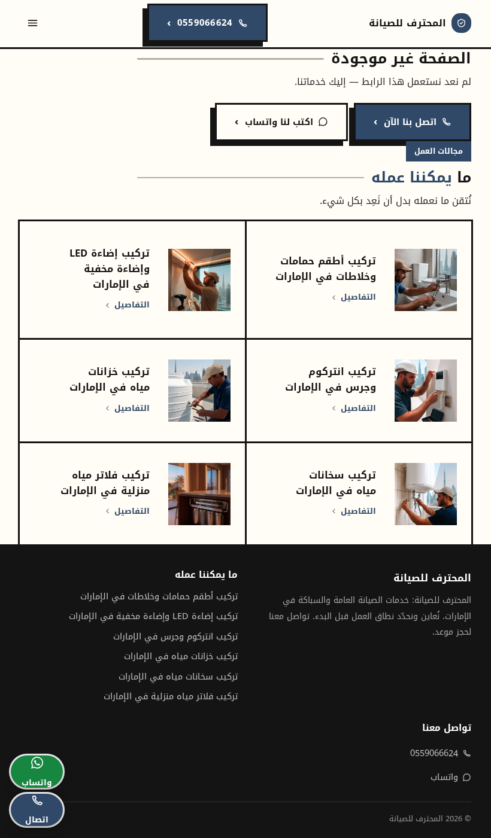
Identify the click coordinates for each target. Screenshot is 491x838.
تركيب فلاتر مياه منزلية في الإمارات (171, 696)
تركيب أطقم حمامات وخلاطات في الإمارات (159, 597)
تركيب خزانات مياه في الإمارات (181, 656)
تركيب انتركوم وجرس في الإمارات (175, 637)
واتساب (444, 777)
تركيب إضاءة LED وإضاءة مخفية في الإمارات (153, 616)
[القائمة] (33, 23)
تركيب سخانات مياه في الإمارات (178, 677)
